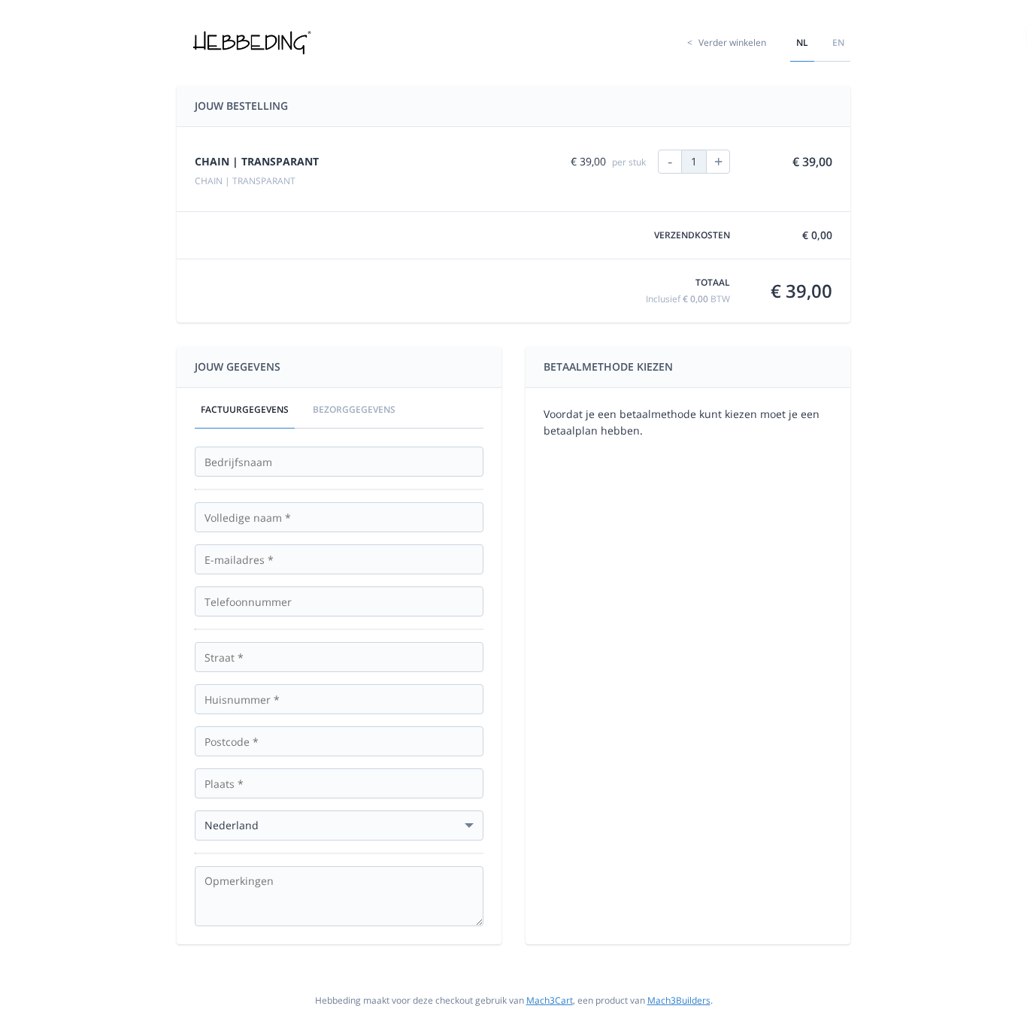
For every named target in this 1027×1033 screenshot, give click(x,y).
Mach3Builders (678, 1000)
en (838, 42)
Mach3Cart (549, 1000)
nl (802, 42)
